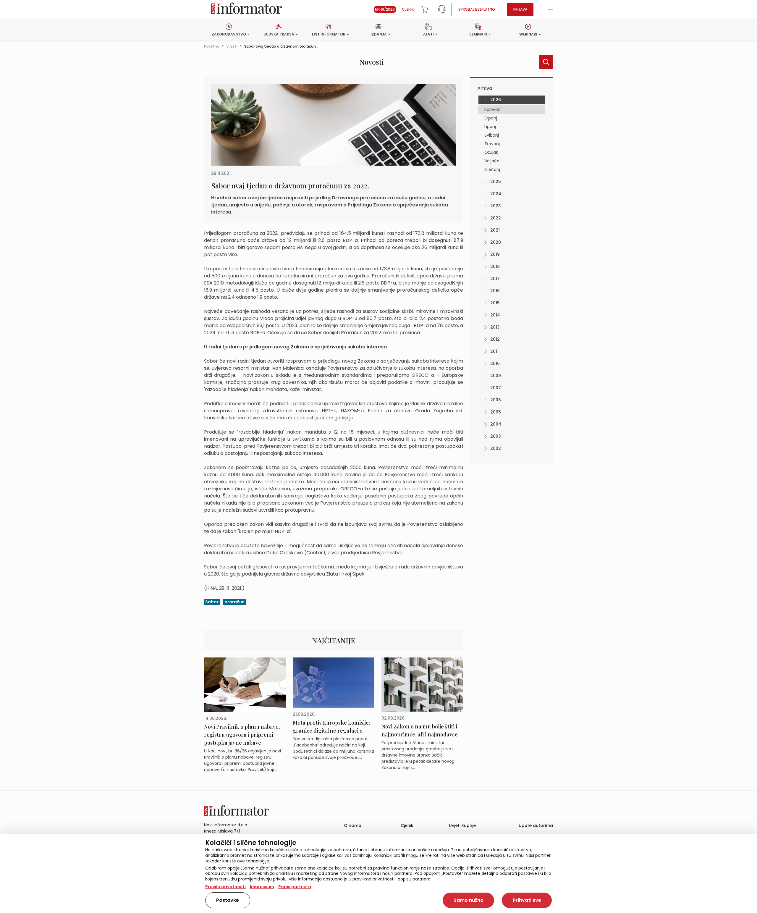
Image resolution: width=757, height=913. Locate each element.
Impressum (262, 887)
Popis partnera (294, 887)
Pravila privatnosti (225, 887)
